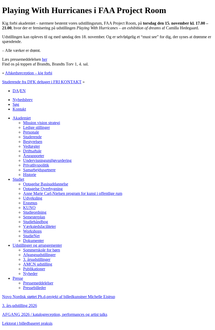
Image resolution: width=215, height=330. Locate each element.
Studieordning (34, 212)
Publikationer (34, 269)
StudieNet (31, 236)
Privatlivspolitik (36, 165)
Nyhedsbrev (23, 99)
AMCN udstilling (37, 264)
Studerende (32, 137)
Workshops (32, 231)
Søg (16, 104)
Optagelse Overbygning (43, 188)
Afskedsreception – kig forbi (28, 73)
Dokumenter (33, 240)
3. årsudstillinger (36, 259)
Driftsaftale (32, 151)
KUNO (29, 207)
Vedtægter (31, 146)
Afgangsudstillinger (39, 254)
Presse (18, 278)
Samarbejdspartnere (39, 170)
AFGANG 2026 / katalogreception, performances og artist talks (54, 314)
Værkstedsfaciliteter (39, 226)
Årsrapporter (33, 155)
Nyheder (30, 273)
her (44, 59)
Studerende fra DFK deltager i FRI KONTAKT (42, 82)
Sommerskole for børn (41, 250)
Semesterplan (34, 217)
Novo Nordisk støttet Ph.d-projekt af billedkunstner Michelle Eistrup (58, 296)
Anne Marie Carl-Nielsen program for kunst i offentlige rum (72, 193)
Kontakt (19, 109)
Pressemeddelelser (38, 283)
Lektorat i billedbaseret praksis (27, 323)
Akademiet (22, 118)
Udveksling (32, 198)
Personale (31, 132)
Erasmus (30, 203)
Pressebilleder (34, 287)
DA (16, 91)
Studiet (18, 179)
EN (23, 91)
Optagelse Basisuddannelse (45, 184)
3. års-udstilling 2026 (19, 305)
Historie (29, 174)
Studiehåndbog (35, 221)
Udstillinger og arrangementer (37, 245)
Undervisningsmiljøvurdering (47, 160)
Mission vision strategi (41, 122)
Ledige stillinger (36, 127)
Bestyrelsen (32, 141)
